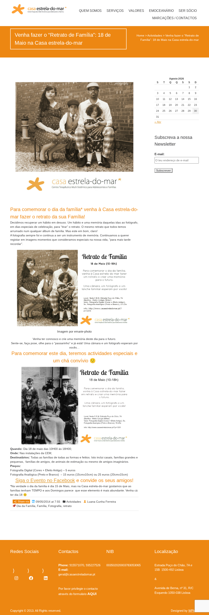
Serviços (115, 10)
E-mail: (160, 154)
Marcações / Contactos (174, 18)
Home (140, 35)
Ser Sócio (188, 10)
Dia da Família (26, 506)
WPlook (193, 610)
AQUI (92, 594)
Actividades (154, 35)
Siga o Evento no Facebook (45, 480)
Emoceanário (161, 10)
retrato (67, 506)
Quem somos (90, 10)
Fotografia (54, 506)
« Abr (158, 122)
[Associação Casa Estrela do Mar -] (38, 9)
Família (42, 506)
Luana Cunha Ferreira (101, 501)
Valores (136, 10)
